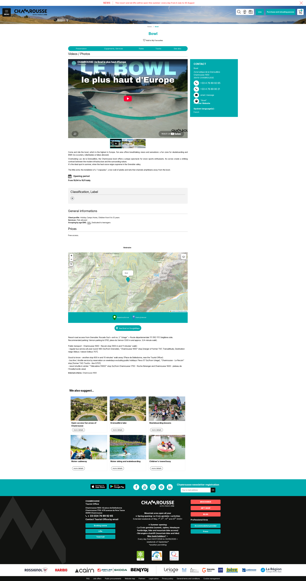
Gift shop (205, 508)
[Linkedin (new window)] (170, 487)
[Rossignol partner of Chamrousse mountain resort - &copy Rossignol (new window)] (36, 570)
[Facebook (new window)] (136, 487)
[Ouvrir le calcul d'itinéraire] (71, 264)
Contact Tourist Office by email (101, 519)
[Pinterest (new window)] (161, 487)
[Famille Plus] (157, 555)
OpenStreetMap (182, 311)
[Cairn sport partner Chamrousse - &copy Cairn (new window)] (84, 570)
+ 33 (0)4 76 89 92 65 (100, 515)
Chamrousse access (251, 12)
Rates (141, 48)
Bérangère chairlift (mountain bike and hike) (158, 533)
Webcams (245, 12)
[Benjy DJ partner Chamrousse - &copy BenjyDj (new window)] (139, 570)
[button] (128, 279)
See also (177, 48)
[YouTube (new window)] (145, 487)
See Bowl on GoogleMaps (129, 328)
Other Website (203, 103)
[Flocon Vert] (140, 555)
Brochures (205, 502)
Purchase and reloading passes (280, 12)
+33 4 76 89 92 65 (210, 83)
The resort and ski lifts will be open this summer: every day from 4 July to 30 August (154, 3)
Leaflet (173, 311)
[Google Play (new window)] (117, 486)
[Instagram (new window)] (153, 487)
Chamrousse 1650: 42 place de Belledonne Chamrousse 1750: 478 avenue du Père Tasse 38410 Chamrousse (105, 510)
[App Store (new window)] (98, 486)
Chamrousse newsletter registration (198, 484)
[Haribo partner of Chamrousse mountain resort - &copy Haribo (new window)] (61, 570)
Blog (205, 514)
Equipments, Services (113, 48)
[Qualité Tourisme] (174, 555)
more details (78, 430)
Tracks (158, 48)
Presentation (81, 48)
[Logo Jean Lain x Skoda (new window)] (112, 570)
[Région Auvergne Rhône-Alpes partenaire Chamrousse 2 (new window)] (271, 570)
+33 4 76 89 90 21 (210, 89)
